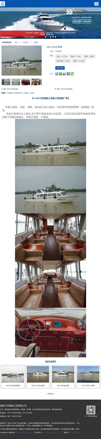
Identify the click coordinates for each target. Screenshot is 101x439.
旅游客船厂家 (18, 93)
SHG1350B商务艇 (66, 89)
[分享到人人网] (68, 73)
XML (60, 432)
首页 (16, 42)
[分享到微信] (72, 73)
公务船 (31, 93)
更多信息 (60, 68)
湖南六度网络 (45, 432)
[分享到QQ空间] (60, 73)
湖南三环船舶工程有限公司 (24, 432)
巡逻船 (26, 93)
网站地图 (55, 432)
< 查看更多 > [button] (50, 394)
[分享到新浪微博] (64, 73)
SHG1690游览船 (12, 89)
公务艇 (36, 42)
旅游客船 (10, 93)
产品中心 (26, 42)
